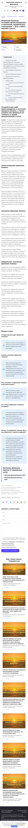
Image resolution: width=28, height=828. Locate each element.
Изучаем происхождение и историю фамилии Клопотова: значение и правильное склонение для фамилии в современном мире (14, 702)
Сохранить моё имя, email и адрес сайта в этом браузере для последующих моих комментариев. (14, 538)
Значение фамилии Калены (14, 74)
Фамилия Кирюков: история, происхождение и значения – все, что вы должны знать (13, 732)
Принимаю (14, 826)
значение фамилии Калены (9, 487)
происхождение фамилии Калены (11, 490)
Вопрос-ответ (9, 80)
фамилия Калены (12, 493)
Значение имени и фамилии (14, 3)
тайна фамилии (6, 492)
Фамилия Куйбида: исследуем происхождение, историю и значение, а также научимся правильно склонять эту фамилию (13, 641)
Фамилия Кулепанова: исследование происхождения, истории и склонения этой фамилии (14, 671)
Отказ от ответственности (8, 547)
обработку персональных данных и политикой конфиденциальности (12, 543)
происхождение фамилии (9, 489)
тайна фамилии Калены (18, 492)
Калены (20, 487)
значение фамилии (7, 485)
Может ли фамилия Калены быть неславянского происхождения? (14, 99)
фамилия (4, 493)
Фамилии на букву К (8, 41)
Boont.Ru (24, 812)
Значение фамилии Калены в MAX (14, 475)
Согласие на (12, 543)
